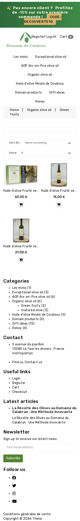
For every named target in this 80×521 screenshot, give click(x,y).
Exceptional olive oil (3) (30, 292)
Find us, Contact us (27, 362)
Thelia (37, 519)
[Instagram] (17, 493)
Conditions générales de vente (27, 514)
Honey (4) (19, 328)
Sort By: (14, 142)
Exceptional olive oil (50, 57)
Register (19, 383)
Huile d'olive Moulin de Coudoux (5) (39, 315)
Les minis (21, 57)
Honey (40, 101)
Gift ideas (57, 92)
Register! (39, 37)
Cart (66, 37)
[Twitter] (17, 486)
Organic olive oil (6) (27, 301)
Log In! (51, 37)
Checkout (19, 392)
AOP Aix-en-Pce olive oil (40, 66)
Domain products (28, 92)
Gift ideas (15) (23, 323)
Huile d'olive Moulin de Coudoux (40, 83)
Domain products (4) (28, 319)
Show (13, 152)
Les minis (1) (21, 288)
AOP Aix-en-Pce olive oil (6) (33, 297)
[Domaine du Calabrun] (10, 40)
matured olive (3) (34, 310)
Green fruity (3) (33, 306)
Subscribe (13, 458)
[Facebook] (17, 478)
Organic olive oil (40, 75)
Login (16, 378)
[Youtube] (17, 501)
